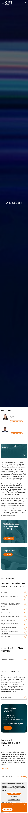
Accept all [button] (14, 793)
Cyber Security (5, 609)
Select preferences (14, 799)
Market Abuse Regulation (8, 620)
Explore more (7, 809)
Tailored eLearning (6, 697)
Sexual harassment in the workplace (8, 628)
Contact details (15, 421)
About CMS (4, 768)
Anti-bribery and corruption (9, 596)
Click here (8, 554)
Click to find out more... (8, 659)
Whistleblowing (5, 636)
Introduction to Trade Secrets (10, 616)
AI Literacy (4, 592)
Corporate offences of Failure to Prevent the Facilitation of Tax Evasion (10, 604)
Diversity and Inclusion (8, 613)
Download (9, 538)
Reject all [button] (14, 796)
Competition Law (6, 600)
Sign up (7, 728)
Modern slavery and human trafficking (9, 624)
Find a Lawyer (21, 776)
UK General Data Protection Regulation (9, 632)
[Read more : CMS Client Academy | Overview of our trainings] (24, 455)
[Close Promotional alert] (25, 805)
